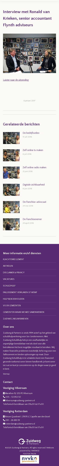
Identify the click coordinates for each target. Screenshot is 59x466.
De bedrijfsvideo (31, 133)
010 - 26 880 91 (13, 420)
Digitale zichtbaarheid (34, 184)
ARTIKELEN (8, 266)
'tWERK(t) (35, 451)
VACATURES (8, 279)
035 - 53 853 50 (13, 397)
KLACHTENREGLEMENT (13, 259)
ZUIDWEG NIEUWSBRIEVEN (15, 319)
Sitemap (6, 374)
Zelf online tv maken (33, 150)
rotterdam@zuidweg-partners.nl (20, 424)
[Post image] (11, 138)
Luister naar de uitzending (16, 80)
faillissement (9, 354)
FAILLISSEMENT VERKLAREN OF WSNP (20, 292)
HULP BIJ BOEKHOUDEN (13, 299)
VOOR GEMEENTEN (12, 305)
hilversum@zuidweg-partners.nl (20, 400)
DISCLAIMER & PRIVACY (13, 272)
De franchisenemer (32, 219)
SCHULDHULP (9, 286)
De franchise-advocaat (34, 202)
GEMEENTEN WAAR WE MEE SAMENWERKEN (23, 312)
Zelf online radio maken (34, 167)
